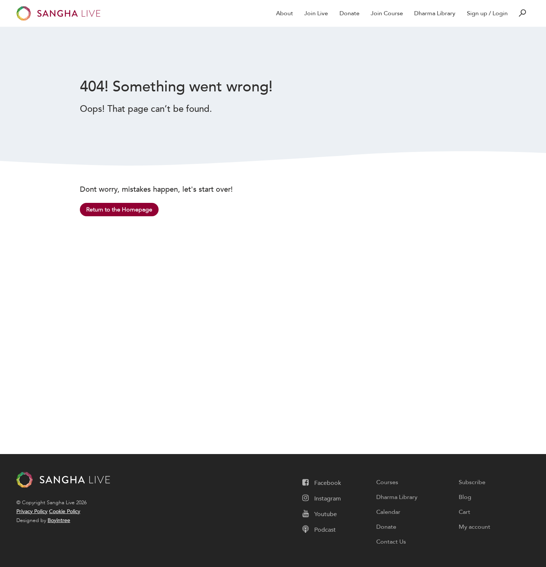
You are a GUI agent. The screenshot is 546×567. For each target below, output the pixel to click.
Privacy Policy (32, 511)
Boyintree (59, 520)
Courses (387, 482)
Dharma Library (434, 13)
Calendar (388, 512)
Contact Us (391, 542)
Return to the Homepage (119, 209)
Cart (464, 512)
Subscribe (472, 482)
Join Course (387, 13)
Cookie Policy (64, 511)
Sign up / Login (487, 13)
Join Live (316, 13)
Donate (349, 13)
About (284, 13)
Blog (465, 497)
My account (474, 527)
